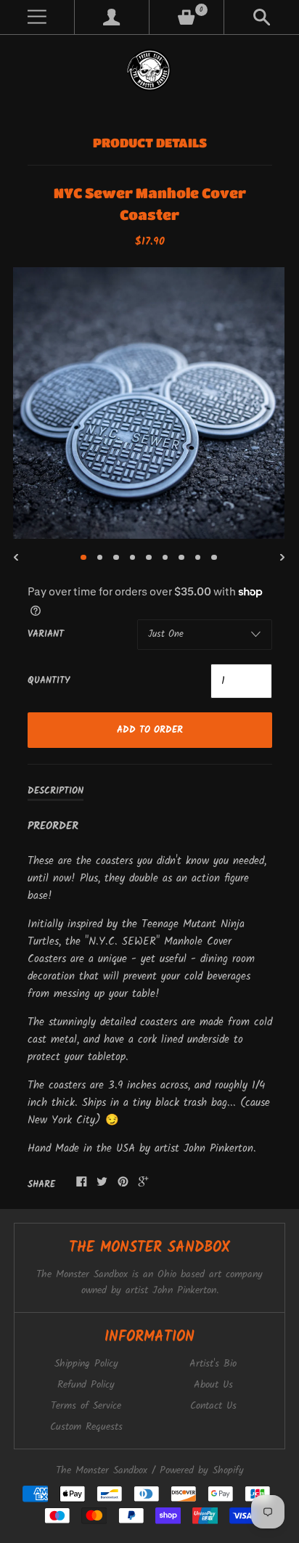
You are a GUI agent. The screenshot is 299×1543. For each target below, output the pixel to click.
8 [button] (198, 558)
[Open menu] (37, 17)
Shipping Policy (86, 1364)
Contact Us (213, 1406)
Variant (46, 634)
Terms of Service (86, 1406)
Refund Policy (86, 1385)
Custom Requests (86, 1427)
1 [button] (83, 558)
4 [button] (133, 558)
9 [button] (214, 558)
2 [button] (100, 558)
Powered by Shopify (202, 1470)
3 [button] (116, 558)
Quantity (49, 680)
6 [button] (165, 558)
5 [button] (149, 558)
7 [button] (181, 558)
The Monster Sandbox (101, 1470)
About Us (213, 1385)
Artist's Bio (213, 1364)
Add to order (150, 730)
